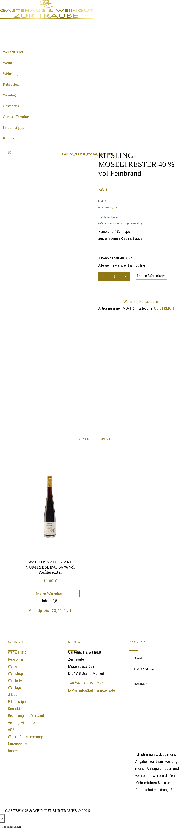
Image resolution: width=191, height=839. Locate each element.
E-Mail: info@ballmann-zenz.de (91, 690)
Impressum (16, 751)
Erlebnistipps (13, 127)
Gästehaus (11, 106)
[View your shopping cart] (15, 23)
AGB (11, 730)
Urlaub (12, 694)
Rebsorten (11, 84)
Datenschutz (17, 744)
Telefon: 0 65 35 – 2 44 (86, 683)
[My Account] (3, 23)
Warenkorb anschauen (140, 301)
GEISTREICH (164, 308)
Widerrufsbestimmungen (27, 737)
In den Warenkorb (151, 275)
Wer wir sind (13, 52)
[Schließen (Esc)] (179, 4)
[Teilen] (170, 4)
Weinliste (15, 680)
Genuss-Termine (16, 116)
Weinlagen (11, 95)
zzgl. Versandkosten (108, 217)
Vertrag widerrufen (22, 722)
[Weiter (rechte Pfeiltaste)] (184, 419)
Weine (8, 63)
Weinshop (11, 73)
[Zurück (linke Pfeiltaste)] (6, 419)
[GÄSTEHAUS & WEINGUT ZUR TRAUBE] (46, 9)
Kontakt (9, 138)
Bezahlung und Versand (26, 715)
